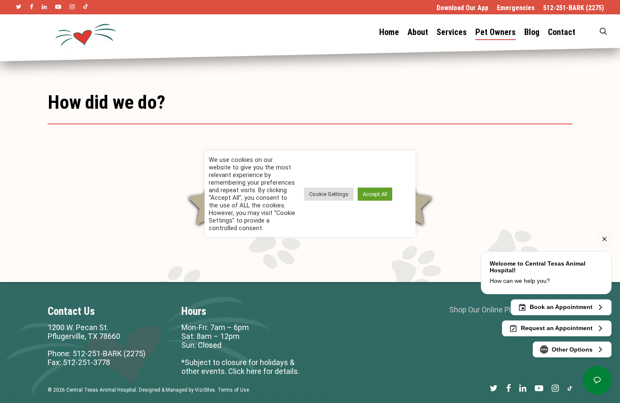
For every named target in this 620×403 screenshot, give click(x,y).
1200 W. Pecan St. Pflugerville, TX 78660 (84, 332)
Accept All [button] (375, 194)
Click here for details (263, 371)
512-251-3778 (86, 362)
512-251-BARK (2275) (109, 353)
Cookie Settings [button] (328, 194)
